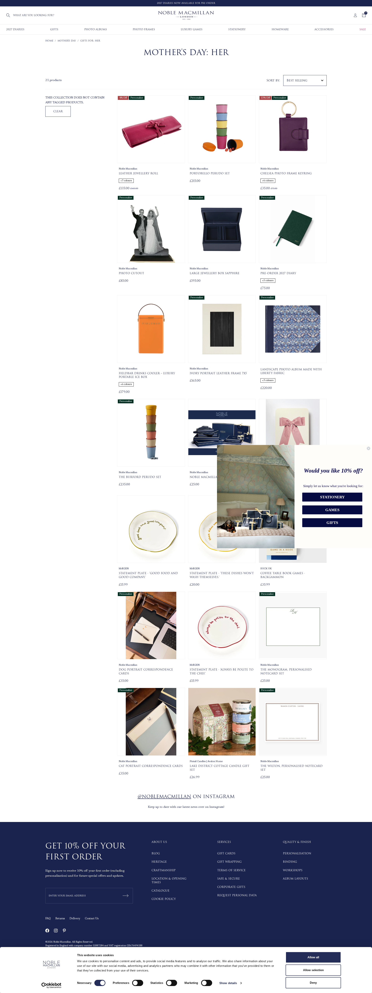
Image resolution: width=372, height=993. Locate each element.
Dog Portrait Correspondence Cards (146, 671)
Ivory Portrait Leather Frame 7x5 (218, 373)
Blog (156, 853)
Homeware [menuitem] (280, 29)
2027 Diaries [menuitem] (15, 29)
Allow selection (313, 970)
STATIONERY (332, 497)
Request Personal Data (237, 895)
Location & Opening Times (169, 880)
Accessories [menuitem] (324, 29)
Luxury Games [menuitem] (191, 29)
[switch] (137, 983)
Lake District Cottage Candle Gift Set (219, 768)
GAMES (332, 510)
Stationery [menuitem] (237, 29)
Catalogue (161, 891)
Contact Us (92, 918)
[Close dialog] (368, 448)
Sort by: (273, 80)
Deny (313, 982)
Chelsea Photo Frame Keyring (286, 173)
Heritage (159, 862)
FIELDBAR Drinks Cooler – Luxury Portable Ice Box (147, 375)
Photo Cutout (131, 273)
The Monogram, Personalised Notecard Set (286, 671)
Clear (58, 111)
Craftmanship (164, 870)
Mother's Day (67, 40)
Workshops (292, 870)
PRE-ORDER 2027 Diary (278, 273)
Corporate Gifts (231, 887)
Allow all (313, 957)
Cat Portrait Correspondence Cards (151, 766)
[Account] (355, 15)
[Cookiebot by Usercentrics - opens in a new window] (51, 985)
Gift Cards (226, 853)
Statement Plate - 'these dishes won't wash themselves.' (222, 575)
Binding (290, 862)
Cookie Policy (164, 899)
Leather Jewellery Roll (138, 173)
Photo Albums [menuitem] (95, 29)
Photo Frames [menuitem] (144, 29)
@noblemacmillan (164, 796)
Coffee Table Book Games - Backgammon (282, 575)
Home (49, 40)
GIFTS (332, 522)
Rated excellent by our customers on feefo (191, 3)
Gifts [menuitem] (54, 29)
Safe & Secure (228, 879)
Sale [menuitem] (362, 29)
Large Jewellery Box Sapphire (214, 273)
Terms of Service (231, 870)
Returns (60, 918)
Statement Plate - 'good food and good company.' (148, 575)
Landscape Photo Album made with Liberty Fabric (291, 371)
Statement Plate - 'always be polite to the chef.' (221, 671)
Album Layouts (295, 879)
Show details (228, 983)
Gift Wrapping (229, 862)
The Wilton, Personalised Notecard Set (291, 768)
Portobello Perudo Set (210, 173)
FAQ (48, 918)
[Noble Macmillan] (186, 15)
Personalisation (297, 853)
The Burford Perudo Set (140, 477)
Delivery (75, 918)
